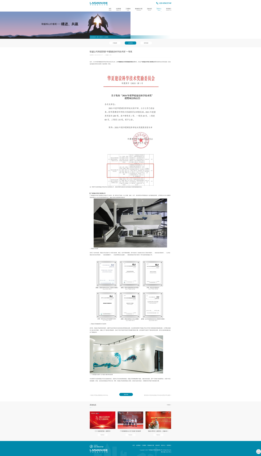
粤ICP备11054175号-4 (166, 452)
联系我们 (169, 445)
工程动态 (115, 43)
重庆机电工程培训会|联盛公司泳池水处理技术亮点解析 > (157, 395)
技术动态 (146, 43)
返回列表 (126, 394)
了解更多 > (102, 434)
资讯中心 (101, 37)
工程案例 (144, 445)
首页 (97, 37)
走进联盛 (138, 445)
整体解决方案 (150, 445)
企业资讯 (106, 37)
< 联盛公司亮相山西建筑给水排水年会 (99, 395)
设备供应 (157, 445)
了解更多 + (169, 404)
